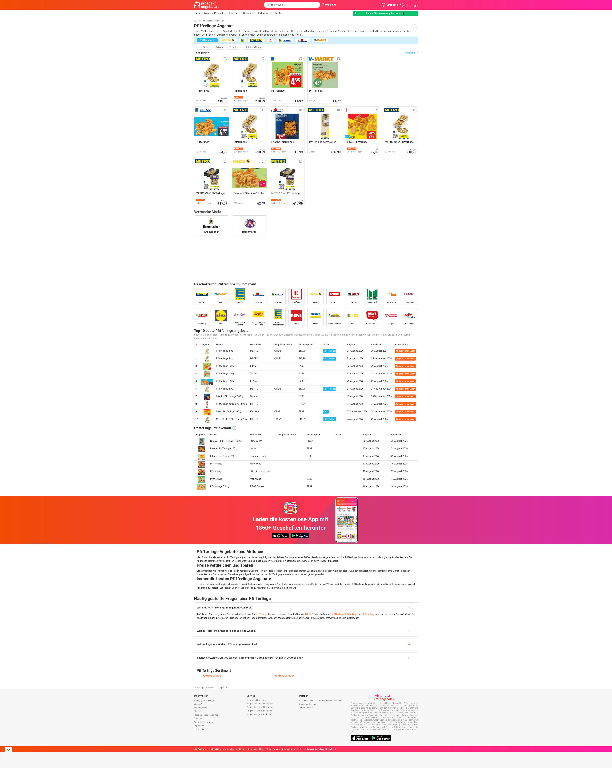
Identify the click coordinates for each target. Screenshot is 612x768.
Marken (197, 711)
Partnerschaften (306, 707)
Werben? (198, 704)
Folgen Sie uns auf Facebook (260, 703)
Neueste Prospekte (215, 13)
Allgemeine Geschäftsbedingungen (282, 749)
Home (197, 13)
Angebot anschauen (405, 351)
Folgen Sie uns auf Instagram (260, 707)
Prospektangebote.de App (206, 715)
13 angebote (201, 52)
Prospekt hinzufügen (203, 722)
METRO (309, 614)
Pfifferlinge (262, 614)
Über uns (198, 718)
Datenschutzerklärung (310, 749)
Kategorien (264, 13)
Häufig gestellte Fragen (205, 700)
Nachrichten (199, 729)
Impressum (199, 725)
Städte (277, 13)
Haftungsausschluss (254, 749)
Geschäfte (249, 13)
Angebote (234, 13)
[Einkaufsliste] (415, 4)
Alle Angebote (205, 21)
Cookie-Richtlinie (329, 749)
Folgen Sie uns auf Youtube (259, 711)
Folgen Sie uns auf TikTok (259, 714)
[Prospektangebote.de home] (206, 5)
